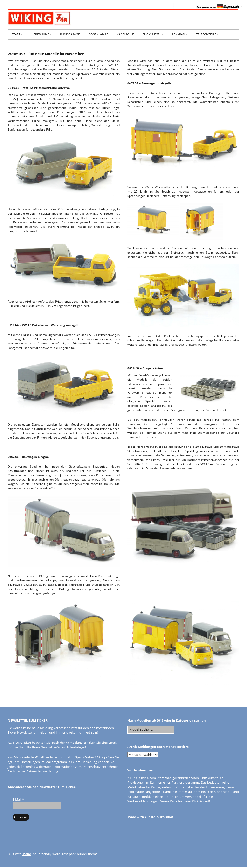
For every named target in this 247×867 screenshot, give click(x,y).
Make (26, 854)
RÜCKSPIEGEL (152, 34)
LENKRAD (178, 34)
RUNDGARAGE (70, 34)
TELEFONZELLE (206, 34)
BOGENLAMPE (98, 34)
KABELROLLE (125, 34)
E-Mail (18, 799)
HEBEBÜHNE (40, 34)
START (16, 34)
